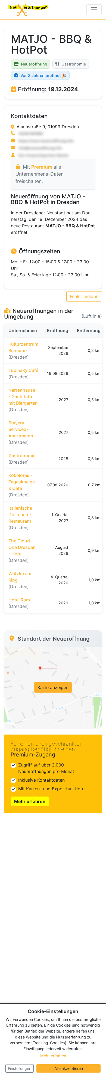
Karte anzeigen (53, 687)
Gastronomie (73, 64)
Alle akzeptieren (68, 1068)
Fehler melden (84, 296)
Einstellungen (19, 1068)
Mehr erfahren (29, 801)
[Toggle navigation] (94, 9)
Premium (41, 167)
